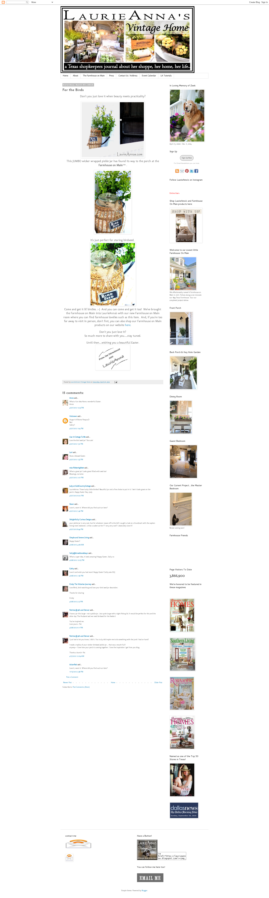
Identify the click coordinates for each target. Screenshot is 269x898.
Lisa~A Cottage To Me (77, 437)
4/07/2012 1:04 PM (76, 428)
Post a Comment (72, 677)
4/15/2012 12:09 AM (76, 656)
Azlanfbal (73, 664)
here (127, 325)
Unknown (73, 416)
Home (65, 75)
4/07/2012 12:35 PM (76, 408)
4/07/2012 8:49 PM (76, 529)
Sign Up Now (187, 158)
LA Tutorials (166, 75)
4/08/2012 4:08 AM (76, 545)
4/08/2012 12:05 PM (76, 560)
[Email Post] (115, 382)
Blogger (144, 890)
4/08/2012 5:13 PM (76, 602)
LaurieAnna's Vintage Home (81, 382)
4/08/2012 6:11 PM (76, 628)
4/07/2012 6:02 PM (76, 496)
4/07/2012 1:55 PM (76, 459)
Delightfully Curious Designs (80, 519)
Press (111, 75)
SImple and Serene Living (79, 537)
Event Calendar (149, 75)
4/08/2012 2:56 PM (76, 576)
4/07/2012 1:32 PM (76, 444)
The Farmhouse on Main (94, 75)
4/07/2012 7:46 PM (76, 511)
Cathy (71, 569)
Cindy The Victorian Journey (80, 584)
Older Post (158, 682)
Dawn (71, 504)
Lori (70, 452)
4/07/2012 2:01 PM (76, 478)
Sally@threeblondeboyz (78, 553)
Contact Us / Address (127, 75)
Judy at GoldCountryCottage (80, 486)
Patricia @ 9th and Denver (79, 610)
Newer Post (67, 682)
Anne (71, 398)
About (75, 75)
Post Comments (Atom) (81, 687)
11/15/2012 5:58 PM (76, 672)
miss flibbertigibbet (76, 468)
